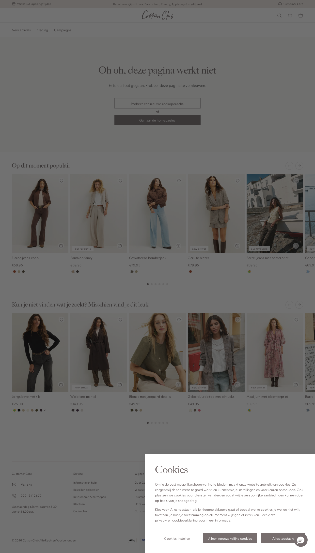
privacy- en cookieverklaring (176, 520)
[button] (301, 540)
